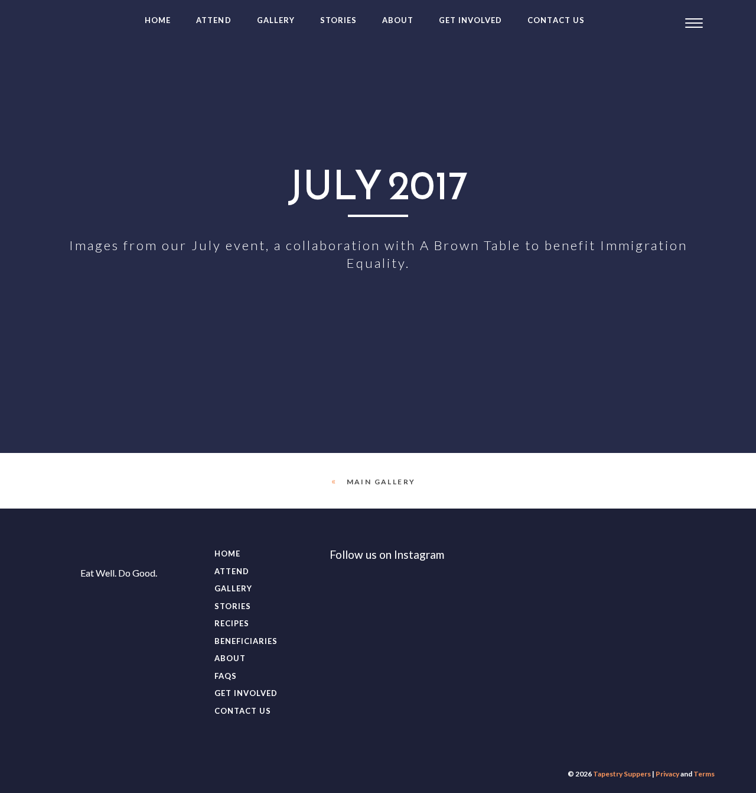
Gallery (276, 20)
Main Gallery (381, 481)
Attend (213, 20)
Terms (704, 773)
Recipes (231, 623)
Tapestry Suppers (622, 773)
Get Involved (470, 20)
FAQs (225, 676)
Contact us (555, 20)
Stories (338, 20)
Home (158, 20)
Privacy (667, 773)
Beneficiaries (246, 641)
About (397, 20)
